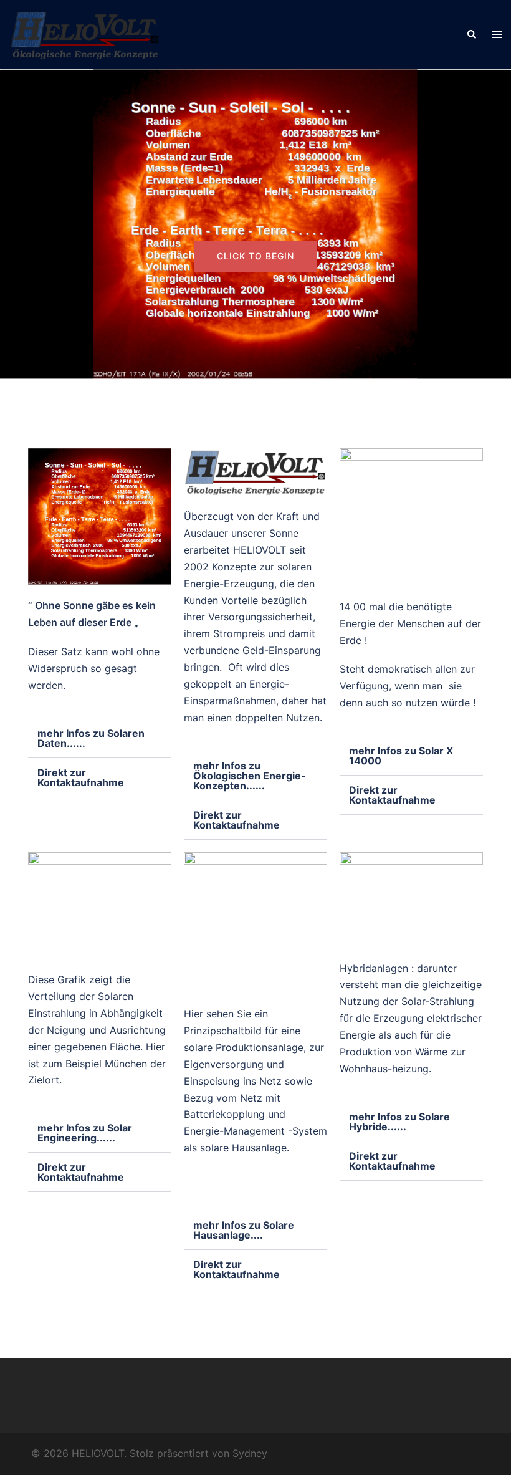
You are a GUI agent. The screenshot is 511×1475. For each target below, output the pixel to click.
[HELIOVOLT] (85, 33)
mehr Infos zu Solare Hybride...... (399, 1121)
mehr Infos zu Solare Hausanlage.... (243, 1230)
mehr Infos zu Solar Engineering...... (84, 1133)
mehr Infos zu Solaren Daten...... (91, 738)
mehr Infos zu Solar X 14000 (401, 755)
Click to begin (255, 256)
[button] (471, 34)
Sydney (249, 1453)
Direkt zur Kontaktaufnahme (80, 777)
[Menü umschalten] (497, 34)
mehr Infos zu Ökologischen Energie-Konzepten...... (249, 775)
